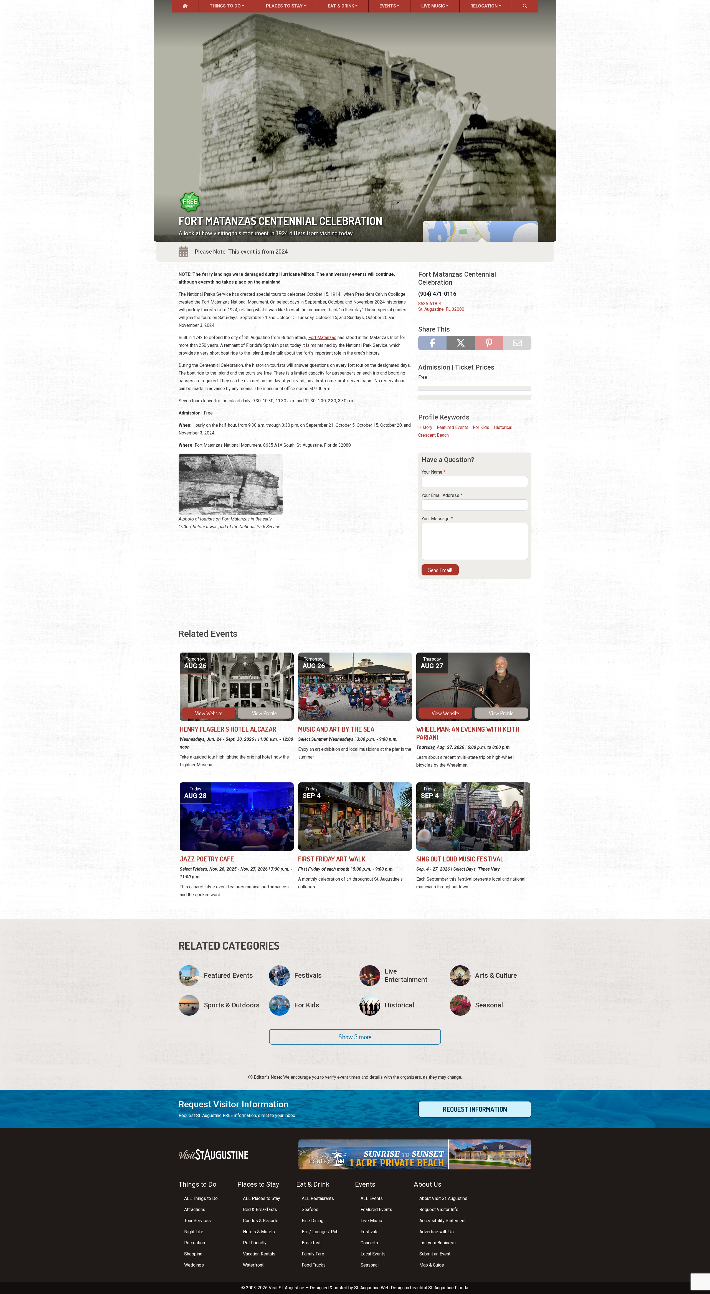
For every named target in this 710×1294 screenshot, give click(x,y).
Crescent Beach (433, 435)
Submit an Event (434, 1254)
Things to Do (225, 6)
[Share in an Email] (517, 343)
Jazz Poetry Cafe (207, 859)
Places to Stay (284, 6)
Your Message (436, 518)
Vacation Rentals (259, 1254)
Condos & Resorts (260, 1220)
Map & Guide (431, 1265)
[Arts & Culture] (490, 975)
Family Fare (313, 1254)
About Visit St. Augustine (443, 1198)
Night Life (193, 1231)
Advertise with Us (436, 1231)
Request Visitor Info (438, 1209)
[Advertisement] (295, 574)
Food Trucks (314, 1265)
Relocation (484, 6)
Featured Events (452, 427)
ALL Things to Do (201, 1198)
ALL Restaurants (318, 1198)
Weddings (194, 1265)
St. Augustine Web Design (379, 1287)
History (425, 427)
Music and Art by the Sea (336, 729)
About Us (427, 1184)
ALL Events (372, 1198)
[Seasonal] (490, 1005)
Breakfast (311, 1242)
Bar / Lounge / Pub (320, 1231)
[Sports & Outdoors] (219, 1005)
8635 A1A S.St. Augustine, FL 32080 (441, 306)
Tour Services (197, 1220)
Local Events (373, 1254)
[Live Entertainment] (400, 975)
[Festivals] (310, 975)
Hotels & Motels (259, 1231)
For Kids (481, 427)
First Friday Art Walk (331, 859)
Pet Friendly (255, 1242)
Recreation (194, 1242)
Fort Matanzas (322, 337)
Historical (503, 427)
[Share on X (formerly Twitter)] (461, 343)
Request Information (475, 1109)
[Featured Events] (219, 975)
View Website (208, 713)
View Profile (264, 713)
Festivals (370, 1231)
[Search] (525, 6)
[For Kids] (310, 1005)
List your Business (437, 1242)
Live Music (433, 6)
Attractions (194, 1209)
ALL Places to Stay (261, 1198)
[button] (355, 1037)
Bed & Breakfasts (260, 1209)
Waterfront (253, 1265)
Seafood (310, 1209)
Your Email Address (440, 495)
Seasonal (370, 1265)
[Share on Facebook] (432, 343)
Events (387, 6)
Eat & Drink (341, 6)
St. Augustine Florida (448, 1287)
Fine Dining (312, 1220)
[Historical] (400, 1005)
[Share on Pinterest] (489, 343)
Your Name (432, 472)
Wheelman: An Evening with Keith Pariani (467, 733)
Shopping (193, 1254)
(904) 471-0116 (437, 294)
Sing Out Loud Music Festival (460, 859)
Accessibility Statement (442, 1220)
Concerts (369, 1242)
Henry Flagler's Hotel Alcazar (228, 729)
